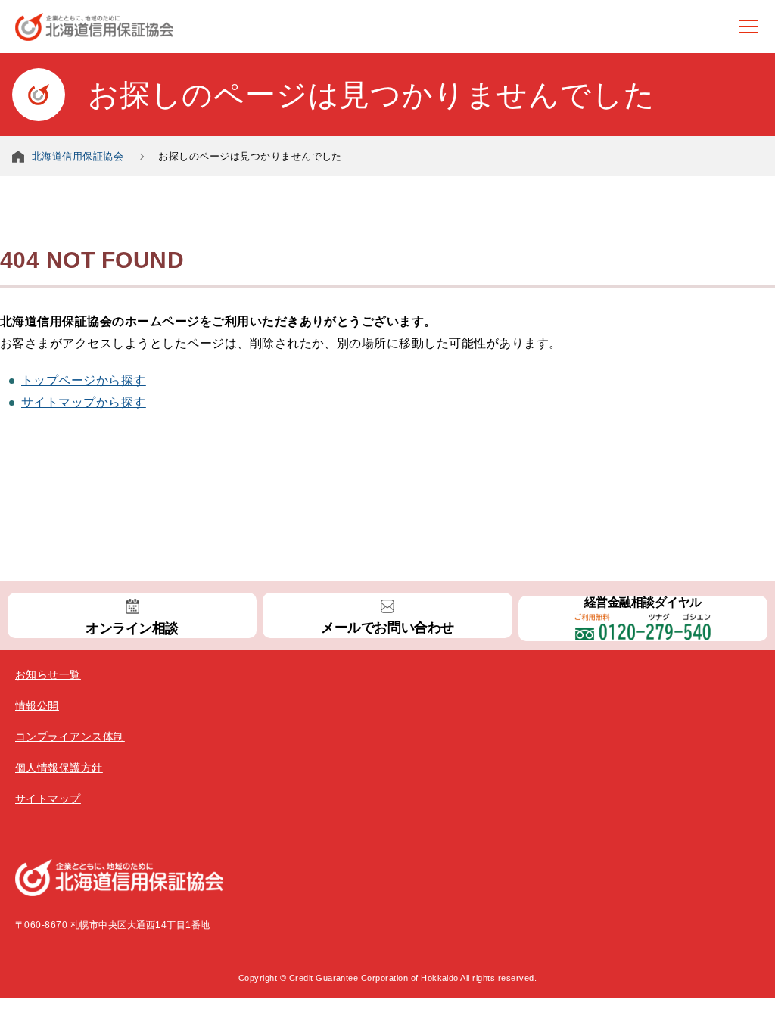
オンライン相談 (132, 628)
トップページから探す (83, 380)
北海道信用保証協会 (77, 156)
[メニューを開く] (748, 26)
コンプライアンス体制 (70, 736)
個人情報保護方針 (59, 767)
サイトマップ (48, 799)
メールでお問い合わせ (387, 627)
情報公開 (37, 705)
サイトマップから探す (83, 402)
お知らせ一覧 (48, 674)
